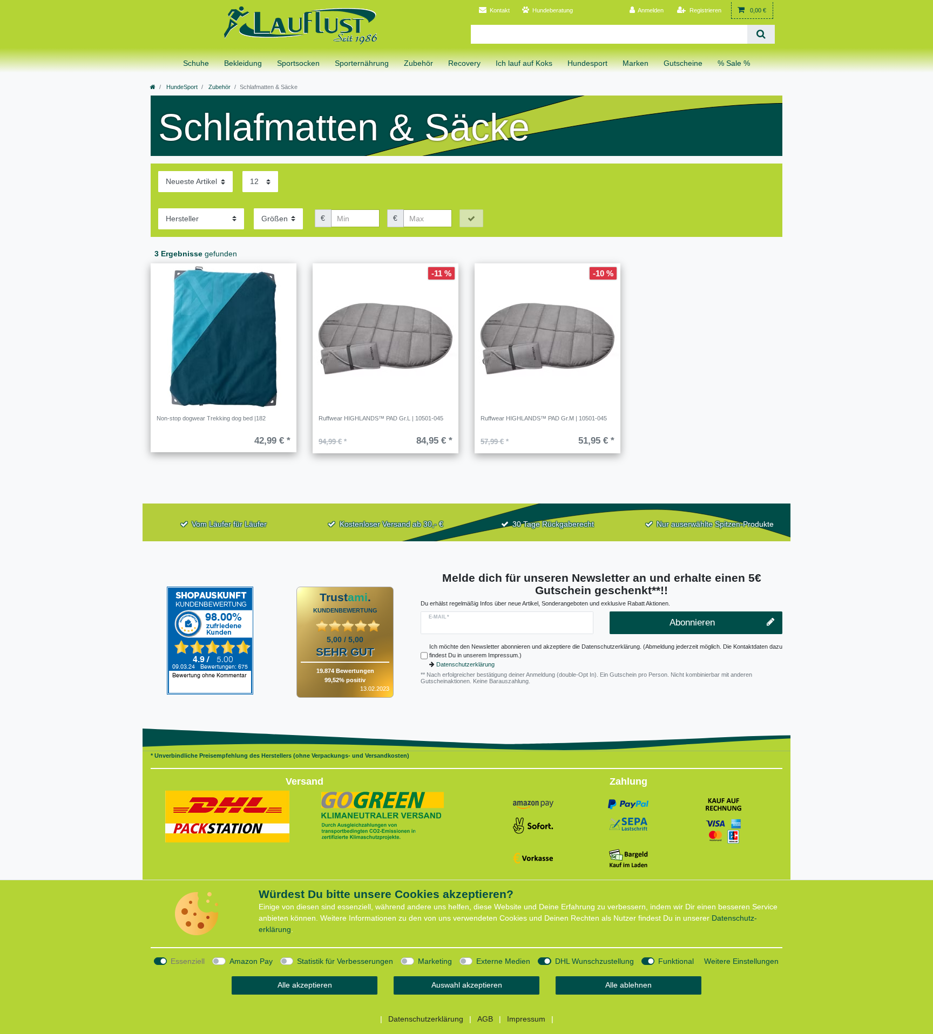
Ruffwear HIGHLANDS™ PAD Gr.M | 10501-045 (544, 418)
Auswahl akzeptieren (466, 985)
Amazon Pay (251, 961)
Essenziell (188, 961)
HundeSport (181, 87)
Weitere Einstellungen (741, 961)
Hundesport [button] (587, 63)
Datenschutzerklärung (465, 664)
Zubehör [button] (418, 63)
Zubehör (219, 87)
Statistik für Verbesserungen (345, 961)
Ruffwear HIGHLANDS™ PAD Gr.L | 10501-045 (381, 418)
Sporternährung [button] (362, 63)
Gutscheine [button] (683, 63)
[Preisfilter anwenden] (471, 218)
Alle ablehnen (628, 985)
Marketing (435, 961)
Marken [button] (635, 63)
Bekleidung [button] (243, 63)
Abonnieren (692, 622)
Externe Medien (503, 961)
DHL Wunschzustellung (594, 961)
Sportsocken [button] (298, 63)
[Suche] (761, 34)
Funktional (676, 961)
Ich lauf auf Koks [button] (524, 63)
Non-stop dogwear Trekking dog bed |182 (211, 418)
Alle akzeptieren (305, 985)
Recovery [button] (464, 63)
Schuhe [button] (196, 63)
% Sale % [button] (734, 63)
